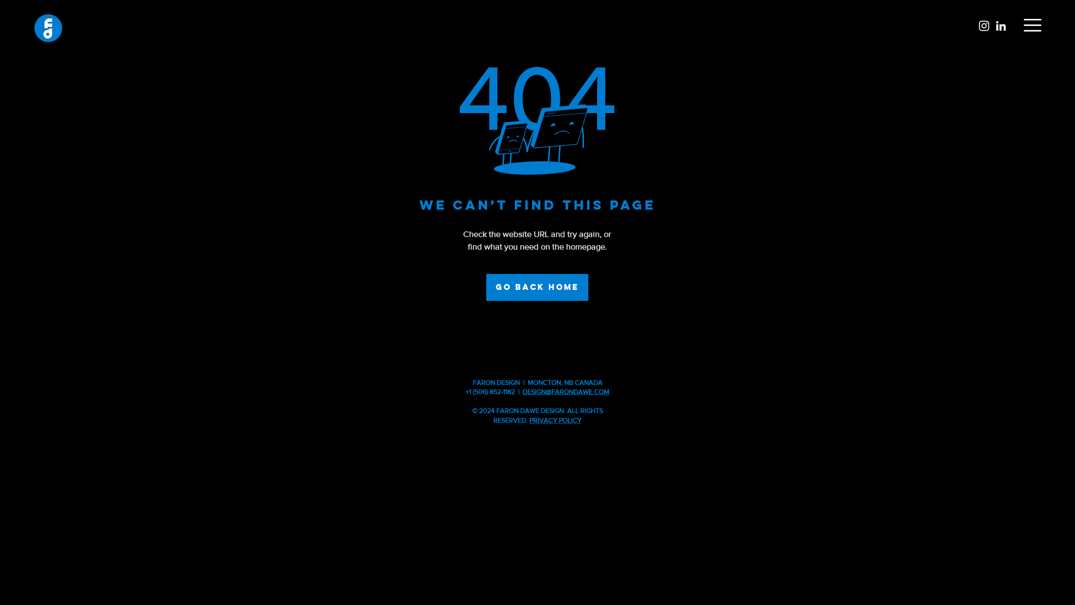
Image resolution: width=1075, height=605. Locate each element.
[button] (1032, 25)
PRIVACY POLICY (556, 420)
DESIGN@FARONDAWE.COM (566, 391)
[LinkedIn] (1001, 26)
